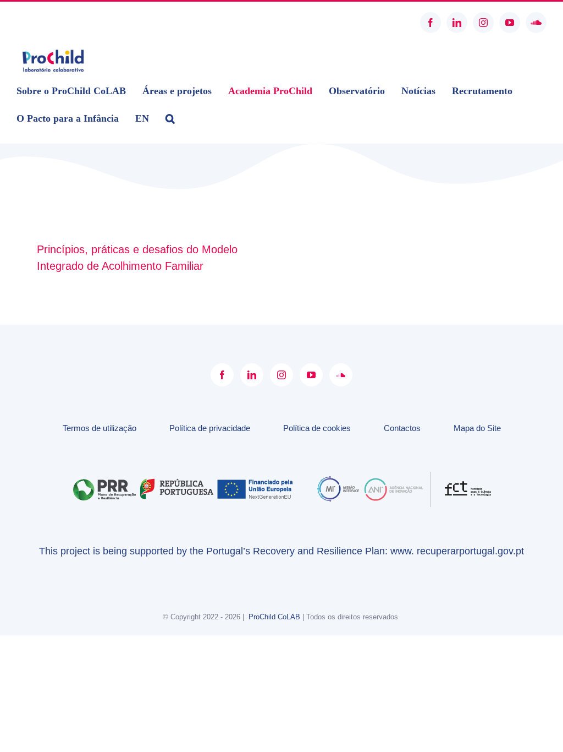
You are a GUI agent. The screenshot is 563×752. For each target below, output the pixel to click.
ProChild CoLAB (274, 617)
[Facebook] (222, 374)
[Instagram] (281, 374)
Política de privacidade (209, 428)
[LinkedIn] (251, 374)
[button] (170, 118)
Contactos (402, 428)
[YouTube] (311, 374)
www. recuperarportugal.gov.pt (457, 551)
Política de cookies (317, 428)
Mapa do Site (477, 428)
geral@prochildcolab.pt (56, 22)
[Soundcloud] (340, 374)
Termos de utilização (99, 428)
